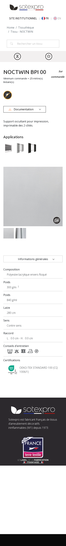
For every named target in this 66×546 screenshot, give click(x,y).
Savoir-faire (15, 515)
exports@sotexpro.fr (42, 493)
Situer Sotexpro (18, 485)
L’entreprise (16, 511)
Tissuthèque (26, 27)
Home (10, 27)
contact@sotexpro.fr (21, 489)
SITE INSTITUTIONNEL (23, 18)
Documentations (19, 523)
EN (59, 18)
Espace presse (17, 532)
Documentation (23, 109)
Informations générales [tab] (33, 259)
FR (47, 18)
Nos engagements (20, 519)
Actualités (14, 528)
